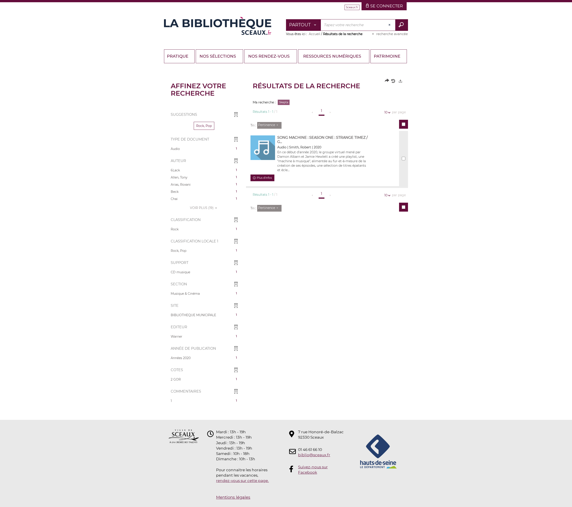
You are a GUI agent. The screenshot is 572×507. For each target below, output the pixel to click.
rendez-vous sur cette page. (242, 480)
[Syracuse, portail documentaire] (217, 26)
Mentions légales (233, 497)
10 (385, 112)
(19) (202, 208)
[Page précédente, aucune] (313, 112)
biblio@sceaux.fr (314, 455)
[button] (204, 126)
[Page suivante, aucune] (330, 112)
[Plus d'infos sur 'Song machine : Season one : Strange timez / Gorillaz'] (262, 147)
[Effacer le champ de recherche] (390, 25)
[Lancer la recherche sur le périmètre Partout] (401, 25)
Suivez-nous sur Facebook (313, 470)
